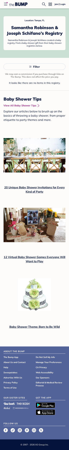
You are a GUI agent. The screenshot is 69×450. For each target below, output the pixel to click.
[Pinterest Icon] (27, 430)
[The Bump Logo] (18, 4)
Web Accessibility (44, 372)
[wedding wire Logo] (20, 407)
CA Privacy (41, 367)
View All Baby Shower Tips (20, 105)
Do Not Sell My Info (45, 357)
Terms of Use (10, 387)
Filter (36, 66)
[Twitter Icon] (41, 430)
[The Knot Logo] (9, 403)
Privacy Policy (11, 382)
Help (6, 367)
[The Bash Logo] (23, 403)
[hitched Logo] (7, 407)
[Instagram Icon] (20, 430)
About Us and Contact (15, 362)
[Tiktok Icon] (13, 430)
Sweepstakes (10, 372)
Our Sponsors (42, 377)
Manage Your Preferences (49, 362)
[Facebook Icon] (6, 430)
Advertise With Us (13, 377)
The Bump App (11, 357)
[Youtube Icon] (34, 430)
